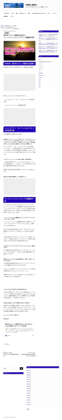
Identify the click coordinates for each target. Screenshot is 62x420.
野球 (39, 82)
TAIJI (40, 59)
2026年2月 (29, 379)
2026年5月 (29, 374)
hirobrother (12, 31)
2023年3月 (29, 393)
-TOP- (28, 409)
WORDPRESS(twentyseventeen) (38, 13)
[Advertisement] (19, 82)
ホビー (49, 13)
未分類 (40, 77)
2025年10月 (29, 384)
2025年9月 (29, 386)
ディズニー (55, 13)
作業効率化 (6, 16)
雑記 (29, 13)
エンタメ (12, 16)
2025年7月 (29, 390)
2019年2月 (29, 404)
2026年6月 (29, 372)
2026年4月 (29, 377)
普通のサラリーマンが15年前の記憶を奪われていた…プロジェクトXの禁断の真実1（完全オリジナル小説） (48, 39)
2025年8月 (29, 388)
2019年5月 (29, 397)
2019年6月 (29, 395)
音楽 (16, 13)
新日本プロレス (23, 13)
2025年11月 (29, 381)
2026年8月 (29, 370)
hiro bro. (31, 5)
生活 (12, 13)
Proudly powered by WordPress (9, 417)
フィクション (41, 68)
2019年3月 (29, 402)
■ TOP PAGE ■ (6, 13)
